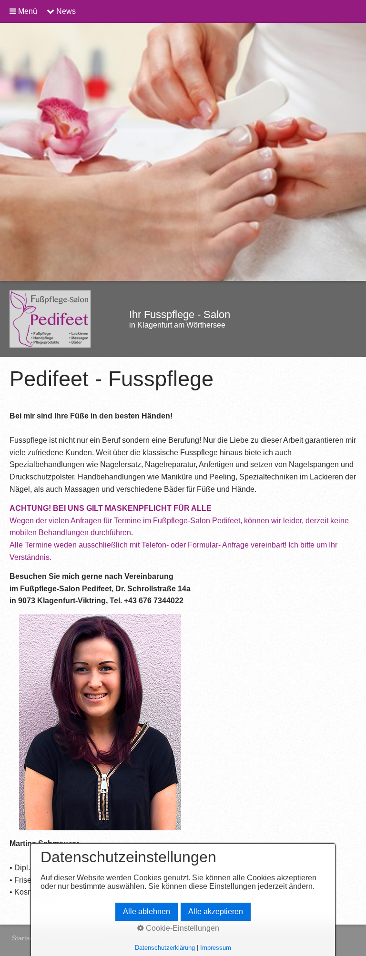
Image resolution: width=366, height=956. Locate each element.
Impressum (215, 947)
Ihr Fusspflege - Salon (179, 314)
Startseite (26, 938)
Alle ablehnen (146, 911)
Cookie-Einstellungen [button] (181, 928)
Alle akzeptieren (215, 911)
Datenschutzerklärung (165, 947)
